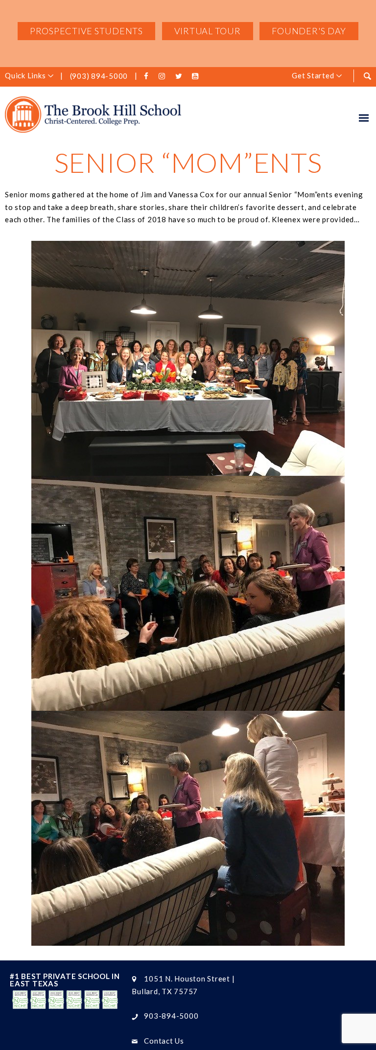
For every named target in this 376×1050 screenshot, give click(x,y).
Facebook (148, 76)
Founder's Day (309, 30)
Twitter (180, 76)
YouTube (196, 76)
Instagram (164, 76)
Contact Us (164, 1040)
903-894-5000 (171, 1015)
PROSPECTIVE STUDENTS (86, 30)
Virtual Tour (207, 30)
